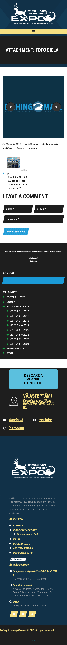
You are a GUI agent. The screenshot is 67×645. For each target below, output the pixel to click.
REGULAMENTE (15, 348)
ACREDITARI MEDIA (23, 548)
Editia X (11, 301)
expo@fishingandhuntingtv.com (29, 605)
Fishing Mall (60, 106)
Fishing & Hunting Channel (13, 630)
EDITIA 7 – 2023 (19, 339)
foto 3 (9, 106)
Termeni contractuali (27, 534)
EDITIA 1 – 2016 (19, 311)
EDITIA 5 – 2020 (19, 330)
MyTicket (33, 258)
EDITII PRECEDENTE (18, 306)
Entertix (33, 261)
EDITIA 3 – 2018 (19, 320)
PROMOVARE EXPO (23, 553)
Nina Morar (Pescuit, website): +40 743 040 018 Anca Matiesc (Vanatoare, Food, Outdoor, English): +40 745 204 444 (34, 592)
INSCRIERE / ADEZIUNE (25, 530)
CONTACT (18, 525)
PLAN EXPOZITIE (22, 543)
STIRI (10, 353)
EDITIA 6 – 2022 (19, 334)
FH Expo (21, 148)
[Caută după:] (33, 280)
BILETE (16, 539)
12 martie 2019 (13, 144)
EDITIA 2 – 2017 (19, 315)
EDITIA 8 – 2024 (19, 344)
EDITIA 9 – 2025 (16, 297)
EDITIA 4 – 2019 (19, 325)
